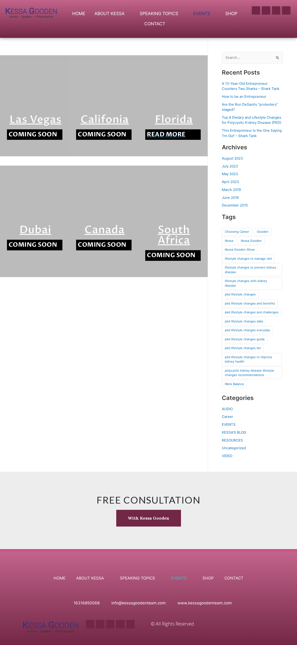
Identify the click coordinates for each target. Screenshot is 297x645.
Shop (231, 13)
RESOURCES (232, 440)
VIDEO (227, 456)
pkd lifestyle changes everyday (247, 330)
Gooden (262, 231)
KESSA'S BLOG (234, 432)
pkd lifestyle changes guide (245, 339)
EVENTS (229, 424)
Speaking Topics (159, 13)
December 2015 (235, 205)
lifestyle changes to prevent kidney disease (250, 269)
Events (201, 13)
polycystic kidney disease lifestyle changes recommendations (249, 373)
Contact (154, 23)
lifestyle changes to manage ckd (248, 258)
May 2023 (230, 174)
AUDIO (227, 409)
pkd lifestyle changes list (243, 348)
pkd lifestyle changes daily (244, 321)
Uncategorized (234, 448)
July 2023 (230, 166)
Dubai (35, 230)
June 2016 (230, 197)
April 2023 (230, 182)
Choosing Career (237, 231)
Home (78, 13)
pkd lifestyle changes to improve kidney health (248, 359)
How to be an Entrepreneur (244, 96)
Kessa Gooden (251, 240)
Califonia (105, 119)
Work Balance (234, 384)
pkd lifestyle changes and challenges (251, 312)
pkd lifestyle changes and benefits (250, 303)
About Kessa (109, 13)
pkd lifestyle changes (240, 294)
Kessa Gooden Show (240, 249)
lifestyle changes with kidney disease (246, 283)
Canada (104, 230)
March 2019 (231, 189)
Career (227, 416)
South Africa (174, 235)
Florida (174, 119)
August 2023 (232, 158)
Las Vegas (35, 119)
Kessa (229, 240)
